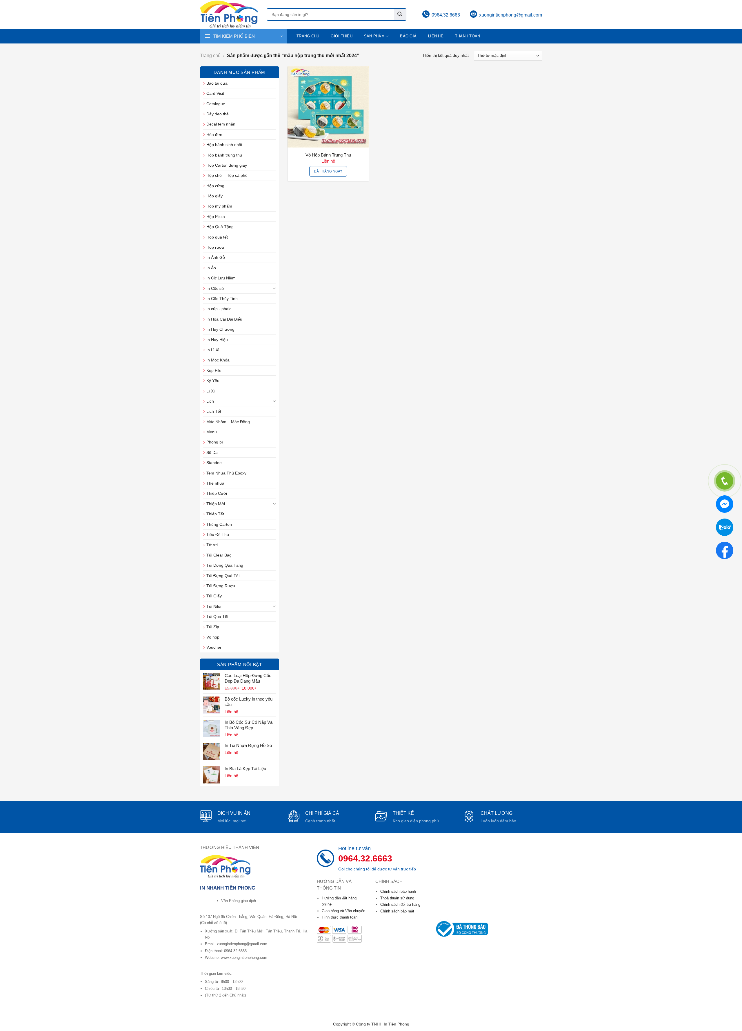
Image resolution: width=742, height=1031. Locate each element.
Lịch (210, 401)
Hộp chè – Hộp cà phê (227, 175)
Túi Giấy (214, 596)
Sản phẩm (374, 36)
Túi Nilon (214, 606)
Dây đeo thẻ (217, 114)
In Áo (211, 268)
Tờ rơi (212, 544)
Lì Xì (210, 391)
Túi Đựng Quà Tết (223, 575)
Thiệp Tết (215, 514)
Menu (211, 432)
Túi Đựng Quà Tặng (224, 565)
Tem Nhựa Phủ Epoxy (226, 473)
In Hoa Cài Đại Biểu (224, 319)
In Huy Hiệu (217, 339)
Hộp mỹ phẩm (219, 206)
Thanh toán (467, 36)
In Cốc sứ (215, 288)
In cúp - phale (219, 308)
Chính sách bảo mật (397, 911)
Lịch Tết (213, 411)
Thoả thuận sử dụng (397, 898)
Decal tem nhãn (220, 124)
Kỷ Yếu (212, 380)
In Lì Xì (212, 350)
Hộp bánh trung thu (224, 155)
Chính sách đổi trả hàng (400, 904)
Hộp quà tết (217, 237)
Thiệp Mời (215, 503)
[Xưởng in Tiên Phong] (229, 14)
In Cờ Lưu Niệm (221, 278)
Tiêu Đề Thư (217, 534)
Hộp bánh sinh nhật (224, 144)
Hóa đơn (214, 134)
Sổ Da (212, 452)
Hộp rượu (215, 247)
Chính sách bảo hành (398, 891)
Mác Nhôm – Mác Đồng (228, 421)
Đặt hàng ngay (328, 171)
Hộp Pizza (215, 216)
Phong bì (214, 442)
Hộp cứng (215, 185)
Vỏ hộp (212, 637)
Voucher (213, 647)
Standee (214, 462)
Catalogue (215, 103)
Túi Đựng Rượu (220, 585)
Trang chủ (308, 36)
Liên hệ (435, 36)
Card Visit (215, 93)
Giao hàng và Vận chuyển (343, 911)
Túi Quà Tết (217, 616)
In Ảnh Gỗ (215, 257)
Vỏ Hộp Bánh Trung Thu (328, 155)
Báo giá (408, 36)
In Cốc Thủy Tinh (222, 298)
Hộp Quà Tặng (220, 226)
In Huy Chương (220, 329)
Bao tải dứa (217, 83)
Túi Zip (212, 626)
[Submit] (400, 14)
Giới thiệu (341, 36)
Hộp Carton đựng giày (226, 165)
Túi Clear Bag (219, 555)
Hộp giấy (214, 196)
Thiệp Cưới (216, 493)
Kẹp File (213, 370)
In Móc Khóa (218, 360)
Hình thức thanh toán (339, 917)
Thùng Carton (219, 524)
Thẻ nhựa (215, 483)
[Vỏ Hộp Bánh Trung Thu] (328, 107)
